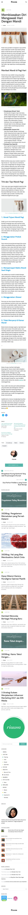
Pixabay (13, 107)
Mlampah (5, 777)
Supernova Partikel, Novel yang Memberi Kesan (14, 838)
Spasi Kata (6, 764)
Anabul (5, 752)
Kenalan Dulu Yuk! (10, 869)
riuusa (4, 25)
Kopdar (5, 762)
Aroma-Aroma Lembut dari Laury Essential (16, 881)
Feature (5, 767)
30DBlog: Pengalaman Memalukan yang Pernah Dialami (12, 516)
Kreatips (5, 769)
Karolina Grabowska (13, 213)
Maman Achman (5, 877)
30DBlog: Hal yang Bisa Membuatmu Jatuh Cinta (13, 556)
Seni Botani (6, 774)
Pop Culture (6, 779)
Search (23, 744)
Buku (5, 792)
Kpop (5, 782)
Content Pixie (13, 363)
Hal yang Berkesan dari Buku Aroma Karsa (13, 859)
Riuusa (14, 2)
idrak (5, 759)
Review (4, 787)
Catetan (5, 754)
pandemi (21, 442)
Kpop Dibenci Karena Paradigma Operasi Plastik (13, 577)
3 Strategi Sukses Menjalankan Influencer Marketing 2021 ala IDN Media (12, 696)
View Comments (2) (13, 465)
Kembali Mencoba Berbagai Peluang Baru (11, 617)
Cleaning (6, 757)
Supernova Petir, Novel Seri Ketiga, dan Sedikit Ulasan (15, 843)
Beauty (5, 790)
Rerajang (5, 784)
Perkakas (6, 797)
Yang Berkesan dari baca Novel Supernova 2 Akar (14, 848)
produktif (4, 445)
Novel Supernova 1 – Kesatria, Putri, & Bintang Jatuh (14, 854)
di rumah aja (9, 442)
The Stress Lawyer (5, 872)
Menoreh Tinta (7, 772)
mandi (15, 442)
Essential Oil (7, 795)
